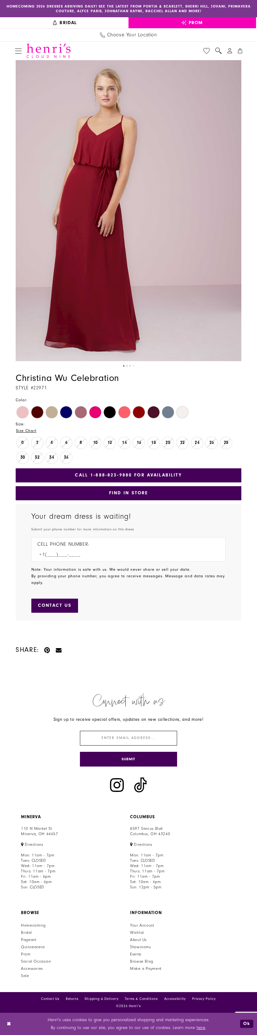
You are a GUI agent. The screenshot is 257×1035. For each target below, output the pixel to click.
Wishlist (137, 932)
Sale (25, 976)
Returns (72, 999)
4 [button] (133, 366)
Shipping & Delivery (101, 999)
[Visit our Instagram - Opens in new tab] (117, 785)
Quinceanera (33, 947)
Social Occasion (36, 961)
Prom (26, 954)
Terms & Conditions (141, 999)
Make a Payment (145, 968)
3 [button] (130, 366)
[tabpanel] (128, 210)
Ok (246, 1023)
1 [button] (124, 366)
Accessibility (175, 999)
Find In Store (128, 493)
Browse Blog (141, 961)
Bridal (26, 932)
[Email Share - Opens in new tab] (59, 649)
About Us (138, 940)
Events (135, 954)
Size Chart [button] (26, 431)
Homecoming (33, 925)
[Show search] (218, 51)
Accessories (32, 968)
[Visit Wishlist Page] (206, 51)
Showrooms (140, 947)
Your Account (142, 925)
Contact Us (50, 999)
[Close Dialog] (9, 1023)
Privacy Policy (204, 999)
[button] (18, 51)
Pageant (28, 940)
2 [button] (127, 366)
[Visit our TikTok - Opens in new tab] (140, 785)
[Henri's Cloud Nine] (49, 51)
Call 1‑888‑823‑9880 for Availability (128, 475)
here (201, 1027)
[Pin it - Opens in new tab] (47, 649)
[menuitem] (65, 22)
